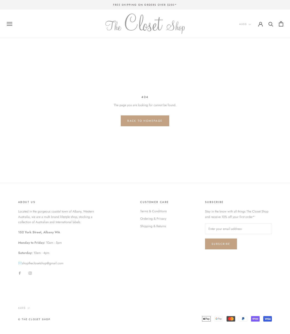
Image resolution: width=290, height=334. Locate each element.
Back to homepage (144, 121)
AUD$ (243, 24)
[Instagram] (30, 273)
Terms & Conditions (153, 211)
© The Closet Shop (34, 319)
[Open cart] (281, 23)
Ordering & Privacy (153, 218)
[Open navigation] (9, 24)
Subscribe (221, 244)
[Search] (270, 23)
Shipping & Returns (153, 226)
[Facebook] (19, 273)
